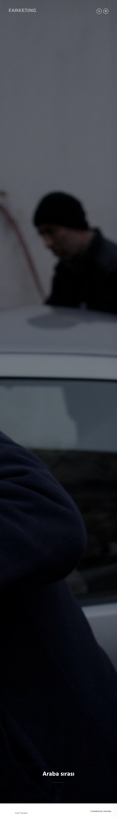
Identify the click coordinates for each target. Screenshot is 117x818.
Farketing (22, 10)
